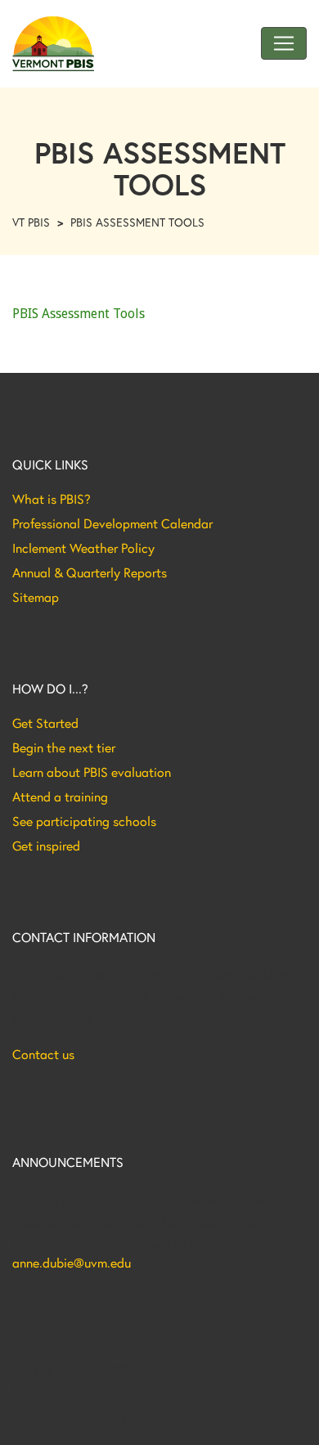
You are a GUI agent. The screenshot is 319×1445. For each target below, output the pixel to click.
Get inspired (46, 845)
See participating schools (84, 821)
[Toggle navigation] (284, 43)
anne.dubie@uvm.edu (71, 1262)
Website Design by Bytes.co (81, 1386)
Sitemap (35, 597)
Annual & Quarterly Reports (89, 572)
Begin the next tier (63, 747)
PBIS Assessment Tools (78, 313)
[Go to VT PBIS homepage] (53, 43)
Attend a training (60, 796)
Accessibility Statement (69, 1419)
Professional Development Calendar (112, 523)
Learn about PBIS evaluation (91, 772)
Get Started (45, 723)
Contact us (43, 1054)
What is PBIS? (51, 499)
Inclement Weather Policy (83, 548)
